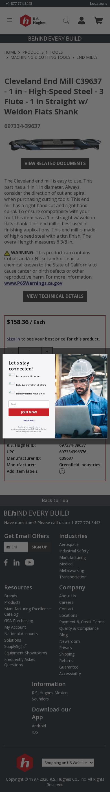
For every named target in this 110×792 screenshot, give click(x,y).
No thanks (28, 420)
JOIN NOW (29, 412)
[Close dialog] (104, 357)
